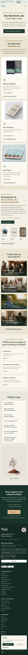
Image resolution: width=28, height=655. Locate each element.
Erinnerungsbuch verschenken (13, 31)
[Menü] (25, 6)
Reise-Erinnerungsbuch (6, 589)
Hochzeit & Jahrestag (5, 603)
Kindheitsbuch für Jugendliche (7, 587)
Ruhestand (3, 604)
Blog (2, 628)
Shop (2, 624)
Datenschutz (3, 563)
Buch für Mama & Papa (6, 583)
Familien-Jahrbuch (5, 575)
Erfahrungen (4, 626)
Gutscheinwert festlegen (7, 243)
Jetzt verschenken (7, 222)
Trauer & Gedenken (5, 606)
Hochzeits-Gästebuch (5, 579)
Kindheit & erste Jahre (6, 608)
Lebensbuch (3, 573)
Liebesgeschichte (4, 585)
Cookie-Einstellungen (19, 650)
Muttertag (3, 610)
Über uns (3, 616)
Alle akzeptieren (8, 644)
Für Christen (4, 594)
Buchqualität (4, 620)
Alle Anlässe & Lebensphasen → (14, 329)
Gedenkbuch (4, 577)
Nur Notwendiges (20, 644)
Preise (2, 622)
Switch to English (19, 2)
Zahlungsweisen (9, 650)
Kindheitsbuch (4, 581)
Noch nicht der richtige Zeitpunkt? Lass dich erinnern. (14, 517)
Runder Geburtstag (5, 601)
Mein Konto (3, 634)
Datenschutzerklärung (7, 641)
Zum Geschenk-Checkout (9, 96)
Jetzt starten (13, 512)
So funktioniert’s (4, 618)
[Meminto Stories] (3, 6)
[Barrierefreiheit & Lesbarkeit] (2, 652)
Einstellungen (5, 647)
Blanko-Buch (3, 592)
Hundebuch (3, 591)
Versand (3, 650)
